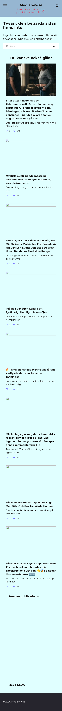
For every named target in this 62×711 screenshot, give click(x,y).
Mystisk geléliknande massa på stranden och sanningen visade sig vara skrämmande (28, 179)
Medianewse (31, 5)
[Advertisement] (31, 642)
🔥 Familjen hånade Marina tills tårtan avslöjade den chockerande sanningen (30, 373)
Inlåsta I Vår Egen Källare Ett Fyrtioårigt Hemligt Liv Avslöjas (26, 310)
